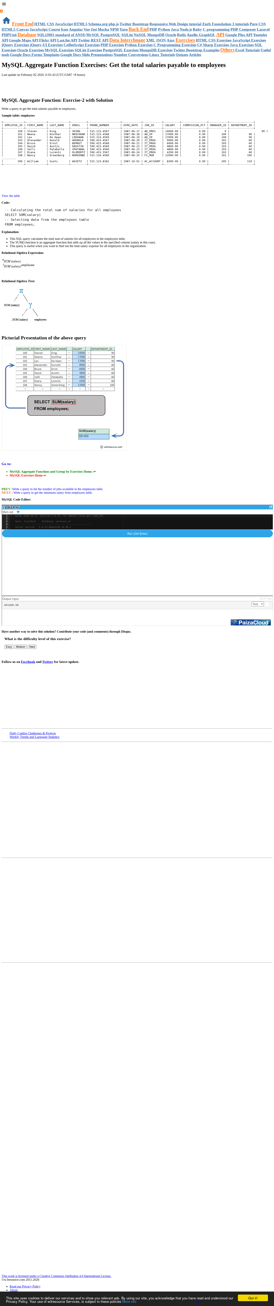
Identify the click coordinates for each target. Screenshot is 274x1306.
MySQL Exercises (59, 50)
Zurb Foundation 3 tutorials (225, 24)
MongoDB (155, 35)
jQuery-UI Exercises (46, 45)
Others (227, 49)
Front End (22, 23)
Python (164, 29)
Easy (9, 646)
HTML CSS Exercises (213, 40)
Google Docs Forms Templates (35, 55)
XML (150, 40)
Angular (76, 29)
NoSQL (140, 35)
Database (26, 34)
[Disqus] (137, 910)
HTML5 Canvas (15, 29)
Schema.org (98, 24)
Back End (139, 29)
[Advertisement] (48, 85)
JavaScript (64, 24)
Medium (20, 646)
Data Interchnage (127, 40)
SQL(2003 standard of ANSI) (61, 35)
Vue (87, 29)
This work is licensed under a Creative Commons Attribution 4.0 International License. (56, 1276)
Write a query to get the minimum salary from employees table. (53, 492)
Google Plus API (238, 35)
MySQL (93, 35)
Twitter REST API (93, 40)
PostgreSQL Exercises (121, 50)
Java (175, 29)
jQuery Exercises (15, 45)
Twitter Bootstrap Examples (196, 50)
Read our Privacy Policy (25, 1286)
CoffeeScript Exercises (82, 45)
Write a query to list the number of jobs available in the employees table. (57, 489)
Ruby (197, 29)
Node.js (186, 29)
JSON (161, 40)
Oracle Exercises (30, 50)
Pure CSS (258, 24)
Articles (195, 55)
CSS (50, 24)
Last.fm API (67, 40)
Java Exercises (242, 45)
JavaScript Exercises (249, 40)
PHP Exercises (112, 45)
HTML (40, 24)
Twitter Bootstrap (134, 24)
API (220, 34)
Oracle (170, 35)
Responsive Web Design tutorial (175, 24)
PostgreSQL (110, 35)
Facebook (28, 662)
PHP (153, 29)
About (14, 1290)
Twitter (47, 662)
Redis (181, 35)
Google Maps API (23, 40)
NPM (114, 29)
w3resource (9, 9)
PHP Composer (243, 29)
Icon (64, 29)
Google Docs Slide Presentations (86, 55)
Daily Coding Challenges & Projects (33, 733)
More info (129, 1301)
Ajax (171, 40)
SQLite (127, 35)
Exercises (185, 40)
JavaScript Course (45, 29)
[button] (137, 4)
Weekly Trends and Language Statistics (34, 737)
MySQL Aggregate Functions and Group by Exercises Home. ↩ (53, 471)
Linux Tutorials (162, 55)
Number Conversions (131, 55)
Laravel (263, 29)
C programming (216, 29)
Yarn (124, 29)
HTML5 (80, 24)
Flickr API (47, 40)
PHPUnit (9, 35)
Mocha (103, 29)
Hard (32, 646)
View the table (11, 195)
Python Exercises (139, 45)
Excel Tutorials (247, 50)
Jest (94, 29)
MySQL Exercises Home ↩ (28, 475)
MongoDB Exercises (156, 50)
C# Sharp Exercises (213, 45)
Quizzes (182, 55)
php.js (114, 24)
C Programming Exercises (174, 45)
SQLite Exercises (88, 50)
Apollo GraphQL (201, 35)
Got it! (253, 1297)
